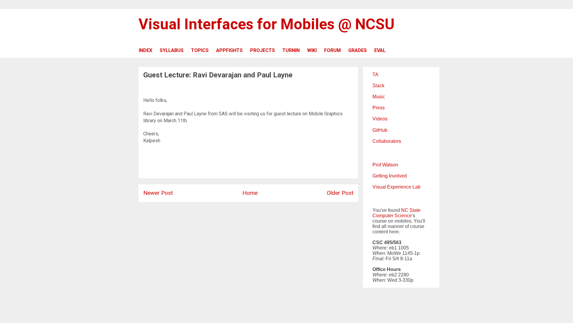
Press (378, 107)
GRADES (357, 50)
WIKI (312, 50)
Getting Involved (389, 175)
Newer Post (158, 192)
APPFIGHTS (229, 50)
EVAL (380, 50)
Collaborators (386, 141)
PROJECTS (262, 50)
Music (378, 96)
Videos (379, 118)
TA (375, 74)
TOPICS (200, 50)
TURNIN (291, 50)
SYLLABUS (172, 50)
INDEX (145, 50)
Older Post (340, 192)
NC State (410, 210)
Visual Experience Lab (396, 186)
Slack (378, 85)
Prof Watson (385, 164)
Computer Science (392, 215)
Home (250, 192)
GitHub (379, 130)
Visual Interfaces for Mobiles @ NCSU (266, 24)
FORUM (332, 50)
